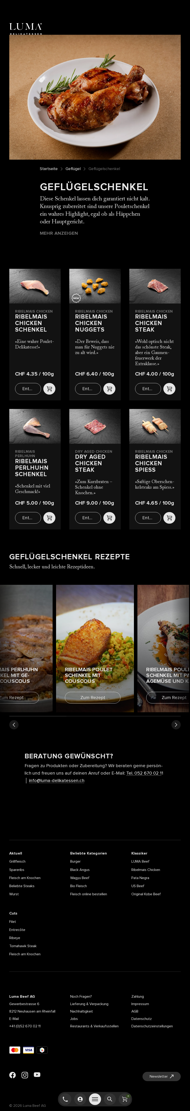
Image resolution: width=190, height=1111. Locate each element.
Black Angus (80, 870)
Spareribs (16, 870)
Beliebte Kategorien (88, 853)
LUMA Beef (140, 861)
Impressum (140, 1004)
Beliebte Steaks (22, 886)
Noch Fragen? (81, 996)
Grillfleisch (17, 861)
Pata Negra (140, 878)
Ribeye (14, 938)
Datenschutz (141, 1019)
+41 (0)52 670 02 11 (25, 1026)
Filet (12, 922)
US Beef (137, 886)
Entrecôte (17, 930)
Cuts (13, 913)
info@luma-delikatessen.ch (56, 780)
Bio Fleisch (78, 886)
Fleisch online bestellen (88, 894)
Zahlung (137, 996)
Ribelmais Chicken (145, 870)
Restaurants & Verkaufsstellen (94, 1026)
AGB (134, 1011)
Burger (75, 861)
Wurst (14, 894)
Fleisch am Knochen (25, 878)
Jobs (74, 1019)
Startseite (49, 169)
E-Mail (14, 1019)
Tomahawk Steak (23, 946)
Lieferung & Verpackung (89, 1004)
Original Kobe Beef (146, 894)
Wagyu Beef (79, 878)
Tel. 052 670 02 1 (144, 773)
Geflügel (73, 169)
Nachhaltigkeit (81, 1011)
